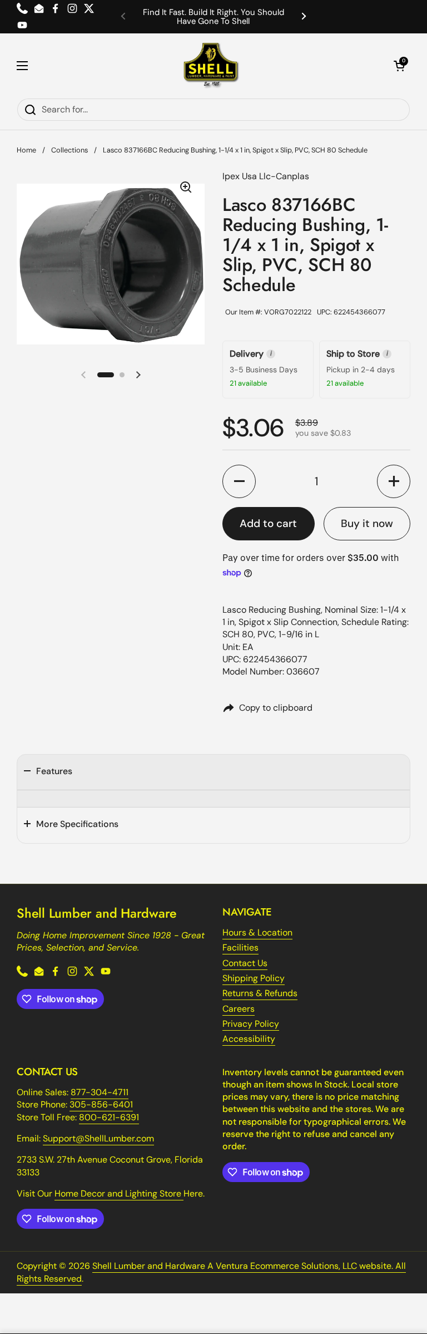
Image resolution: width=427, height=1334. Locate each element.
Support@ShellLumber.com (98, 1138)
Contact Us (244, 963)
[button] (399, 66)
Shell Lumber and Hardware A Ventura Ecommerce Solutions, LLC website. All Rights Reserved (211, 1272)
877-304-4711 (99, 1092)
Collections (69, 150)
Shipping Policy (253, 978)
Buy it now (367, 523)
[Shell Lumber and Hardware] (211, 66)
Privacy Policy (250, 1024)
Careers (238, 1009)
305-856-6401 (101, 1104)
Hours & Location (257, 932)
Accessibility (248, 1039)
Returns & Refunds (259, 993)
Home (26, 150)
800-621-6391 (109, 1117)
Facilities (240, 947)
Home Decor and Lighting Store (118, 1193)
